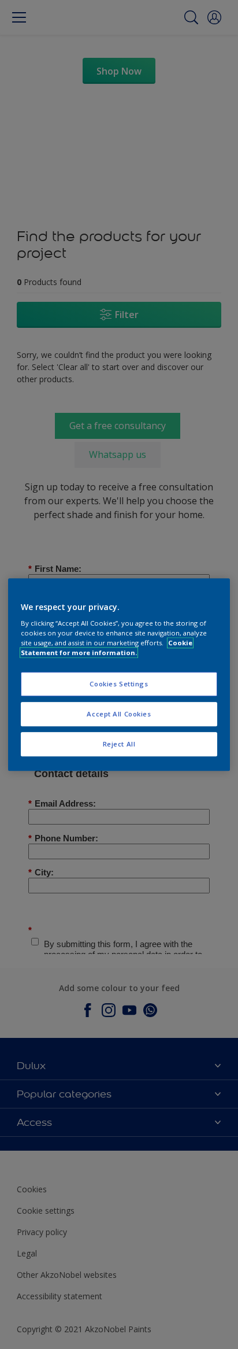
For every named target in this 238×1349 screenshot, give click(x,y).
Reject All (119, 744)
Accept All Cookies (119, 713)
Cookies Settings (119, 684)
